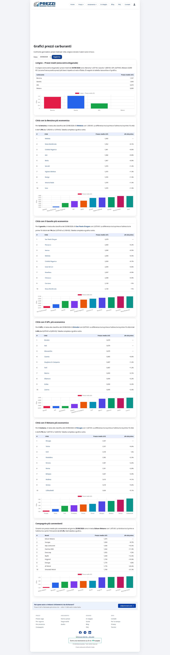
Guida (88, 621)
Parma (48, 468)
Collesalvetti (50, 490)
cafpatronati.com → (127, 606)
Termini (113, 627)
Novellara (48, 272)
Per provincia (40, 624)
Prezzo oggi (40, 619)
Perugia (79, 428)
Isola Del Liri (49, 267)
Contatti (127, 4)
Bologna (48, 474)
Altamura (47, 379)
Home (72, 4)
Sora (46, 188)
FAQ (119, 4)
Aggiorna (56, 57)
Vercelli (47, 166)
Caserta (46, 357)
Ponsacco (48, 245)
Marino (46, 373)
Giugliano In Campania (52, 362)
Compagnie (39, 627)
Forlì (45, 368)
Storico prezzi (65, 619)
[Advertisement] (85, 27)
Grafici (63, 624)
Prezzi (81, 4)
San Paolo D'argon (83, 226)
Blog (112, 4)
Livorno (46, 390)
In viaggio (103, 4)
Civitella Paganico (51, 150)
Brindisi (76, 327)
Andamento (91, 4)
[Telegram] (85, 632)
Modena (48, 479)
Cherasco (48, 278)
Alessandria (48, 351)
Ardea (46, 384)
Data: (36, 57)
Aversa (47, 250)
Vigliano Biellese (50, 172)
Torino (48, 446)
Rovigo (47, 177)
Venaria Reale (49, 183)
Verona (48, 485)
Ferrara (48, 463)
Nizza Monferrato (50, 144)
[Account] (134, 4)
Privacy (113, 624)
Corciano (48, 283)
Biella (47, 161)
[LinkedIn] (89, 632)
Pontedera (49, 457)
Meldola (80, 126)
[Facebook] (80, 632)
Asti (46, 155)
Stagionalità (65, 621)
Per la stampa (115, 621)
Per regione (40, 621)
